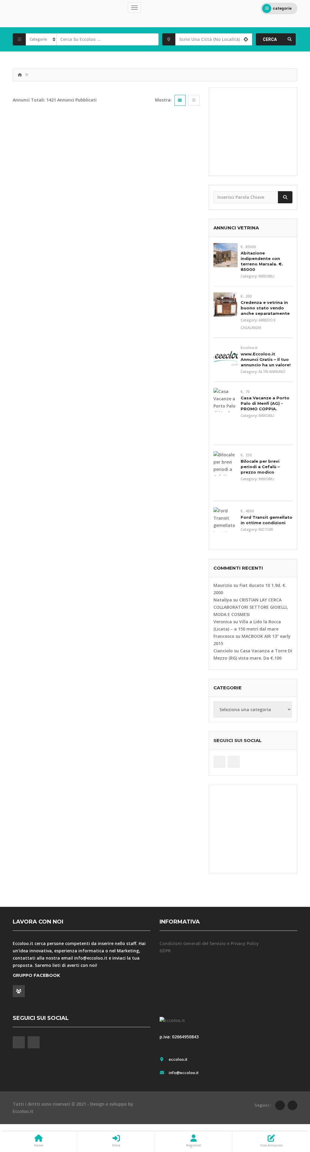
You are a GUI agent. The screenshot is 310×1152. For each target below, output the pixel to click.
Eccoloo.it (23, 1111)
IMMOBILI (266, 276)
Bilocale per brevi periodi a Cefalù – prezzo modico (260, 466)
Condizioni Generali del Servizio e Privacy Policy (209, 943)
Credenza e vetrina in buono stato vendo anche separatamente (265, 308)
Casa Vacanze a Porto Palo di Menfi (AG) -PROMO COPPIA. (265, 403)
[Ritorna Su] (290, 1114)
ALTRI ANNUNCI (272, 371)
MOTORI (266, 529)
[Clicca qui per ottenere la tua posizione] (245, 39)
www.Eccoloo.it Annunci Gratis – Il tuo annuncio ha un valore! (266, 359)
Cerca (270, 39)
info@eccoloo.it (90, 958)
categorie (282, 8)
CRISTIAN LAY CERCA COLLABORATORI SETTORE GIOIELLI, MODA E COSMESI (250, 607)
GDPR (165, 951)
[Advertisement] (253, 131)
